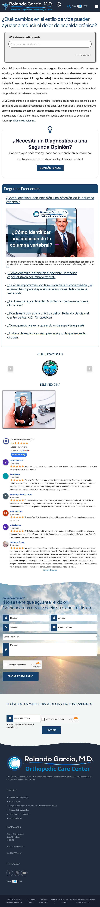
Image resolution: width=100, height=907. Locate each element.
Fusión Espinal (14, 801)
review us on (17, 454)
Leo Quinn (15, 474)
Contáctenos (55, 899)
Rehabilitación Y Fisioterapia (19, 814)
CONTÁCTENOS (50, 167)
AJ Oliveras (15, 525)
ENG (74, 6)
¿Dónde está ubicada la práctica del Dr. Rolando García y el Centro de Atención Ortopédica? (48, 315)
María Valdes (16, 511)
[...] (8, 267)
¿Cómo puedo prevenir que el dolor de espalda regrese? (45, 325)
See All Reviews (50, 570)
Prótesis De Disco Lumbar (19, 810)
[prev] (10, 369)
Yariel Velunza (16, 460)
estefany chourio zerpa (21, 494)
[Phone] (59, 4)
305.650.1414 (19, 846)
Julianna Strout (17, 542)
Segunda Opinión (15, 818)
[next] (89, 369)
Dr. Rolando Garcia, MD (23, 439)
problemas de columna (22, 120)
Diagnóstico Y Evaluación (18, 797)
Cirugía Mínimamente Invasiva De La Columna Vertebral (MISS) (33, 806)
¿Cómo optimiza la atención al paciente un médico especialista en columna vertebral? (42, 275)
